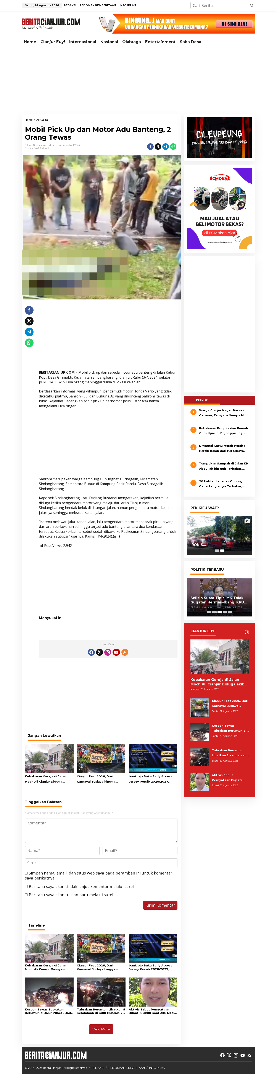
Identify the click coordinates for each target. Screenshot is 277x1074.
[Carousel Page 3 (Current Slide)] (219, 612)
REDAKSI (98, 1067)
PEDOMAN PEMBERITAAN (126, 1067)
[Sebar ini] (150, 146)
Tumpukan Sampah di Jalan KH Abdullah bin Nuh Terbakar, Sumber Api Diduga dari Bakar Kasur (223, 466)
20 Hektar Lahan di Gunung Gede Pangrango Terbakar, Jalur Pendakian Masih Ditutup (223, 484)
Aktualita (45, 148)
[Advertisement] (138, 80)
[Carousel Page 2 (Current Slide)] (222, 550)
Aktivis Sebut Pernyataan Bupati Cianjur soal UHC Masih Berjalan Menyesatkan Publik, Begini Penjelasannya (152, 1011)
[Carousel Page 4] (225, 612)
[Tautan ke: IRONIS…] (219, 535)
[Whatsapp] (173, 146)
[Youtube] (116, 652)
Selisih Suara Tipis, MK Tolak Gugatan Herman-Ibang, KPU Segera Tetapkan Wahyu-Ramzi (217, 600)
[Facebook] (91, 652)
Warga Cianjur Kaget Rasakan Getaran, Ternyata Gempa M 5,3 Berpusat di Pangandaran (222, 413)
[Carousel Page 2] (214, 612)
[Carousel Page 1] (217, 550)
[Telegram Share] (165, 146)
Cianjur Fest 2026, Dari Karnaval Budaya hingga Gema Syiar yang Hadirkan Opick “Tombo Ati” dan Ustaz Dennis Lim (100, 779)
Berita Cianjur (52, 1068)
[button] (251, 5)
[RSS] (124, 652)
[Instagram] (107, 652)
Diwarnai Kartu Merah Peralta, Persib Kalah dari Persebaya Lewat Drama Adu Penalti (222, 448)
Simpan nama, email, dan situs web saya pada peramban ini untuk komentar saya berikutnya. (98, 875)
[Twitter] (99, 652)
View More (101, 1029)
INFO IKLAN (157, 1067)
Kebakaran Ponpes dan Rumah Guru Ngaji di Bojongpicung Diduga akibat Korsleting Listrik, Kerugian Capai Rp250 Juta (223, 431)
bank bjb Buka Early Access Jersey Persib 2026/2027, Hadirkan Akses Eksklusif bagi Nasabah (153, 779)
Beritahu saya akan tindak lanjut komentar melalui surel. (82, 886)
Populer (202, 399)
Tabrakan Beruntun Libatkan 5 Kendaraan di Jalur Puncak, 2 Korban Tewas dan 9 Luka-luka (101, 1011)
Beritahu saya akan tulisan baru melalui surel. (71, 894)
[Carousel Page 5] (230, 612)
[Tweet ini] (158, 146)
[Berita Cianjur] (51, 23)
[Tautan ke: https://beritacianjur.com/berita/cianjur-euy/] (247, 632)
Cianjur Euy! (32, 148)
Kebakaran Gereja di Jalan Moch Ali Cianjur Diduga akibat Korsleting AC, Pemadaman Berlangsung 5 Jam (47, 779)
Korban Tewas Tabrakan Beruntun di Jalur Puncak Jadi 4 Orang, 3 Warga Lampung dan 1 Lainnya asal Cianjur (48, 1011)
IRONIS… (198, 545)
